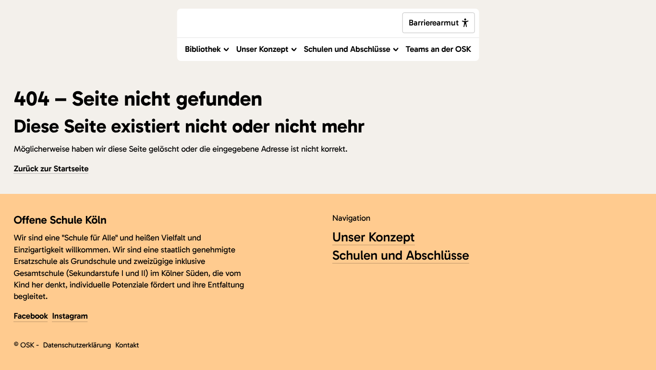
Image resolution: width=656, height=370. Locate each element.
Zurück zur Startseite (50, 169)
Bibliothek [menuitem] (203, 49)
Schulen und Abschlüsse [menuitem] (347, 49)
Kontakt (127, 345)
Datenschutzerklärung (77, 345)
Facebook (30, 316)
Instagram (69, 316)
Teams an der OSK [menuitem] (438, 49)
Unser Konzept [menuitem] (262, 49)
